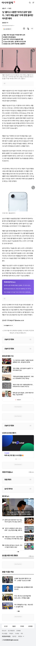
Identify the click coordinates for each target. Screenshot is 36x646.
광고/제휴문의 (11, 630)
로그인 (5, 626)
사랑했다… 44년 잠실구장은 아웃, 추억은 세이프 (23, 606)
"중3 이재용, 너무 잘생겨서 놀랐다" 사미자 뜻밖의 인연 (23, 369)
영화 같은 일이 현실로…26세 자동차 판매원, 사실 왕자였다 (23, 394)
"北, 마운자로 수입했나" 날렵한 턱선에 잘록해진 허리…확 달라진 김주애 (23, 361)
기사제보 (17, 633)
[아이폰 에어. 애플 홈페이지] (18, 198)
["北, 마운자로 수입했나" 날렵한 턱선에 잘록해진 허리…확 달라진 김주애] (6, 364)
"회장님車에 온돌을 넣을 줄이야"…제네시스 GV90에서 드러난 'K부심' (23, 377)
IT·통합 (9, 8)
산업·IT (4, 8)
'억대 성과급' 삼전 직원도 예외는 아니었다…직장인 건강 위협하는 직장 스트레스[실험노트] (19, 514)
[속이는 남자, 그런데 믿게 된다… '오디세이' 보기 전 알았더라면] (7, 591)
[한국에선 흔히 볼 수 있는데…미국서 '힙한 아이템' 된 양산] (29, 549)
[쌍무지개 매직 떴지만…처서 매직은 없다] (7, 582)
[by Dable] (31, 556)
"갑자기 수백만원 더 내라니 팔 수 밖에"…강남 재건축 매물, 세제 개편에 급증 (14, 530)
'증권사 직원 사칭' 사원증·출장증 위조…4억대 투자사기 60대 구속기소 (23, 385)
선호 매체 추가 (8, 29)
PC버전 (22, 626)
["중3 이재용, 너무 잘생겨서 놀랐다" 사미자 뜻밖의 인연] (6, 372)
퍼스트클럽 (4, 633)
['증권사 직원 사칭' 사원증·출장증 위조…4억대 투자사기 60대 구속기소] (6, 388)
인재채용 (18, 630)
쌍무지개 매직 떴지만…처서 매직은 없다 (23, 579)
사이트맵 (30, 626)
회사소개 (4, 630)
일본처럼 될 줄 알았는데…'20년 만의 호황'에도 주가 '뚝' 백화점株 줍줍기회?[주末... (18, 288)
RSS (22, 633)
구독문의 (11, 633)
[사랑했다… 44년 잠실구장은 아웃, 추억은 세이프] (7, 608)
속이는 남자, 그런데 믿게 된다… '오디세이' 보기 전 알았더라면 (23, 588)
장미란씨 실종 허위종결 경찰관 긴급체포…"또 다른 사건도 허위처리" (18, 285)
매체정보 (20, 636)
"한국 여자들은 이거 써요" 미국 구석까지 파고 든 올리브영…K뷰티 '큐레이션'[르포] (18, 292)
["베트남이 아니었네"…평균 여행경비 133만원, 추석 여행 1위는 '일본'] (29, 540)
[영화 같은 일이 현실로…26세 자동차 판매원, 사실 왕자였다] (6, 396)
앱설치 (14, 626)
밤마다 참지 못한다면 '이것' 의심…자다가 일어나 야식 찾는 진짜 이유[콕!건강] (14, 522)
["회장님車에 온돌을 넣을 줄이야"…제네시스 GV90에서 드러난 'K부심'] (6, 380)
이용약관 (14, 636)
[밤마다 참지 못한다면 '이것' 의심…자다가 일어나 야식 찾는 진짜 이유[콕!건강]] (29, 524)
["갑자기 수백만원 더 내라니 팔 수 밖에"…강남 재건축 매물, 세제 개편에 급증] (29, 532)
